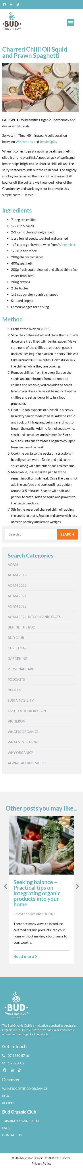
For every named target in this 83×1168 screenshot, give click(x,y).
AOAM (13, 564)
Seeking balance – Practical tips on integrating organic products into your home (37, 893)
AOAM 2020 (17, 585)
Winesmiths (24, 142)
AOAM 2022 (17, 606)
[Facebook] (4, 4)
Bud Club (16, 638)
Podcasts (16, 679)
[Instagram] (11, 4)
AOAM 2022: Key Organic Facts (34, 617)
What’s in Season (23, 742)
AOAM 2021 (17, 596)
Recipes (14, 690)
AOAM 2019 (17, 575)
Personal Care (21, 669)
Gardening (17, 658)
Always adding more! (27, 763)
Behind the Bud (21, 627)
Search (67, 534)
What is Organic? (23, 732)
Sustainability (21, 700)
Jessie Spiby (48, 142)
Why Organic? (20, 753)
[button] (70, 22)
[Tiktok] (18, 4)
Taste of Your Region (27, 711)
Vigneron (16, 721)
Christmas (17, 648)
